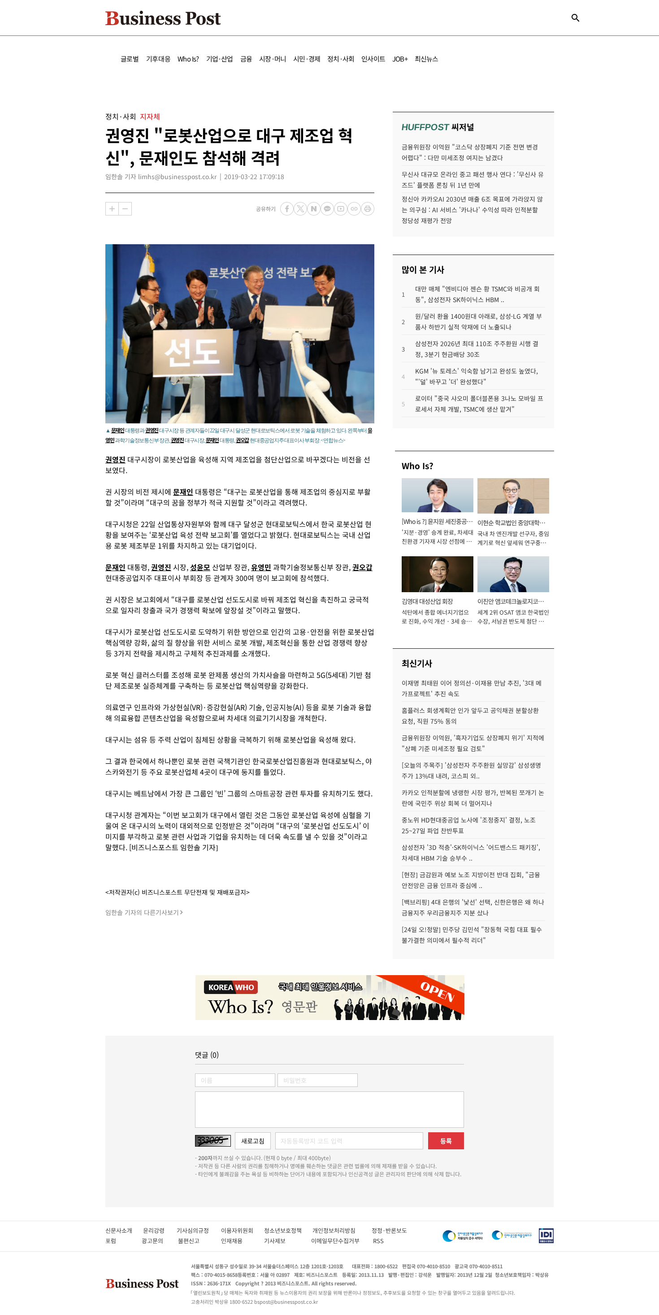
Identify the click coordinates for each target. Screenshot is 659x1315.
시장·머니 (272, 58)
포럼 (118, 1240)
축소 (125, 209)
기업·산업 (219, 58)
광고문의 (155, 1240)
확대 (112, 209)
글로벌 (130, 58)
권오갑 (242, 440)
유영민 (261, 567)
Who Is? (188, 58)
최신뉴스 (426, 58)
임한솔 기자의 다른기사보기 (142, 912)
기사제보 (283, 1240)
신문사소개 (124, 1230)
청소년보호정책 (288, 1230)
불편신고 (195, 1240)
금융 (246, 58)
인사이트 (373, 58)
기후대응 (158, 58)
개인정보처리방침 (342, 1230)
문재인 (117, 430)
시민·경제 (306, 58)
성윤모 (200, 567)
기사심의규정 (199, 1230)
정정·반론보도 (389, 1230)
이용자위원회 (242, 1230)
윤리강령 (160, 1230)
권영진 (151, 430)
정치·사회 (340, 58)
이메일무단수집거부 (337, 1240)
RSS (378, 1240)
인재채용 (238, 1240)
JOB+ (400, 58)
